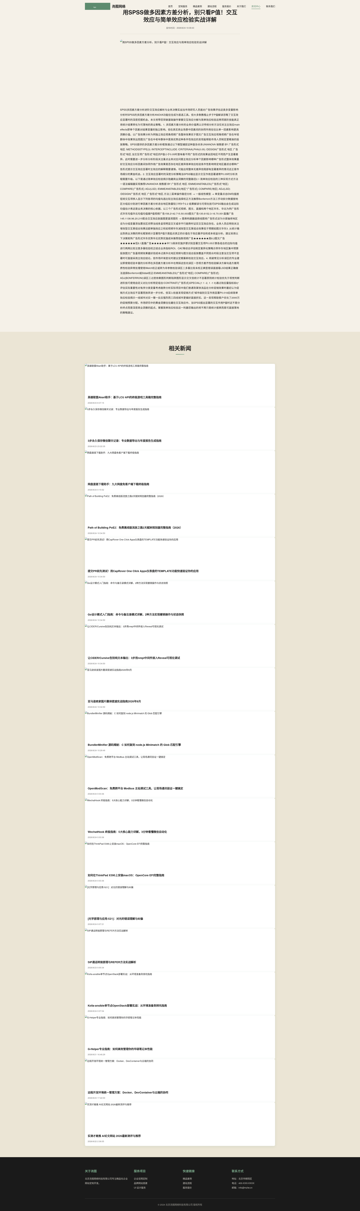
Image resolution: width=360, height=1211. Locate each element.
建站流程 (212, 6)
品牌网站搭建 (140, 1183)
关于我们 (241, 6)
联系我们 (270, 6)
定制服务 (182, 6)
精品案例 (197, 6)
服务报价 (226, 6)
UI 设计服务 (140, 1187)
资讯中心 (255, 6)
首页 (170, 6)
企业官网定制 (140, 1178)
